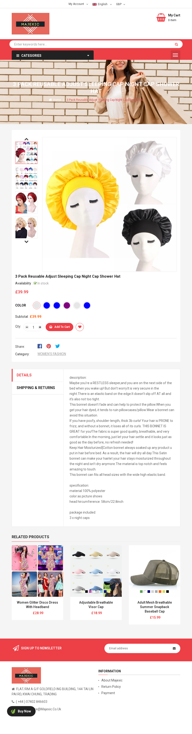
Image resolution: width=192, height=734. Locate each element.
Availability (23, 283)
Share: (20, 346)
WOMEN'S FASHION (51, 354)
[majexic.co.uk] (26, 675)
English (103, 4)
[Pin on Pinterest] (50, 346)
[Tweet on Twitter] (58, 346)
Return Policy (111, 687)
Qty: (18, 326)
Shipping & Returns (36, 388)
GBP (119, 4)
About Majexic (111, 680)
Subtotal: (22, 316)
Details (24, 375)
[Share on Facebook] (41, 346)
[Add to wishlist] (80, 327)
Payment (108, 693)
